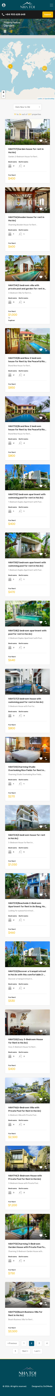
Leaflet (40, 98)
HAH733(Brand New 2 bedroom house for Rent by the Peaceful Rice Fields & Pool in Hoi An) (27, 360)
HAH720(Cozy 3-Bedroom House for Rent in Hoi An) (25, 1041)
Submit (47, 14)
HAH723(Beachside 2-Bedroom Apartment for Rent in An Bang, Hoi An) (26, 905)
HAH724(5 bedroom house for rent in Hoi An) (26, 837)
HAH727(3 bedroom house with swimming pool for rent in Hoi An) (25, 700)
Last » (37, 1351)
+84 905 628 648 (15, 14)
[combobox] (27, 107)
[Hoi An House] (27, 7)
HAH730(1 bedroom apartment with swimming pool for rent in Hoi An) (27, 564)
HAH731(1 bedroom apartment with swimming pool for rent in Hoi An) (27, 496)
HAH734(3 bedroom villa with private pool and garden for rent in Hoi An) (26, 287)
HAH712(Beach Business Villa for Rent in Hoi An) (25, 1314)
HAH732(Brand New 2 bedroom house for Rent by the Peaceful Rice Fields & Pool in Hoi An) (27, 428)
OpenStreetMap (49, 98)
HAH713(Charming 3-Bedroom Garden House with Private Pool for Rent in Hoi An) (26, 1245)
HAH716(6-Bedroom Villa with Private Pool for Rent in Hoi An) (24, 1109)
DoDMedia (47, 1386)
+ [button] (3, 92)
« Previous (12, 1343)
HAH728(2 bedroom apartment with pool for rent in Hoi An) (27, 632)
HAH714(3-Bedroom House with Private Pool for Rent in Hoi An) (25, 1177)
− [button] (3, 96)
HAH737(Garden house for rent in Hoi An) (26, 151)
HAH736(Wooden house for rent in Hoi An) (26, 219)
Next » (25, 1351)
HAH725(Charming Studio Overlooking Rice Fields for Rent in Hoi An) (26, 769)
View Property (27, 140)
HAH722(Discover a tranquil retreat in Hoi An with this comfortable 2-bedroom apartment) (27, 973)
